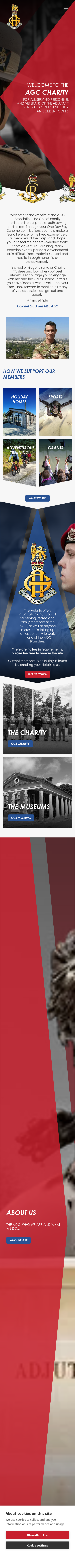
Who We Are (18, 1240)
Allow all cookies (37, 1535)
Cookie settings (37, 1545)
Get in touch (37, 674)
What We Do (37, 498)
